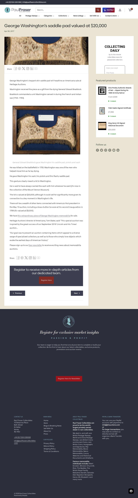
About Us (47, 431)
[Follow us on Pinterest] (109, 150)
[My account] (120, 10)
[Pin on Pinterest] (19, 69)
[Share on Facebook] (15, 69)
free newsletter (35, 245)
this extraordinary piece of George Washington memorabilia (44, 216)
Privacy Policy (49, 443)
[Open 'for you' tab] (131, 491)
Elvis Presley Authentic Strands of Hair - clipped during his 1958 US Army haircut (119, 90)
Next (76, 293)
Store (46, 423)
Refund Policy (49, 446)
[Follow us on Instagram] (105, 150)
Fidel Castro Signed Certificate (119, 108)
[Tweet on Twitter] (23, 69)
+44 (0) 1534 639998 (22, 437)
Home (46, 420)
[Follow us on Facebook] (97, 150)
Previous (18, 293)
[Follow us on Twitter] (101, 150)
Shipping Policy (50, 449)
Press (46, 434)
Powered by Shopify (20, 495)
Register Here (46, 280)
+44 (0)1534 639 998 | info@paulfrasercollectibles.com (25, 2)
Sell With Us (48, 428)
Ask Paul (110, 10)
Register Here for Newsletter (69, 379)
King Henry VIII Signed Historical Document (116, 124)
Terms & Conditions (51, 451)
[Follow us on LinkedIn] (117, 150)
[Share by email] (27, 69)
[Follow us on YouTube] (113, 150)
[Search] (98, 10)
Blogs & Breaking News (52, 426)
